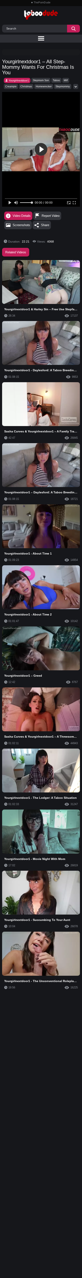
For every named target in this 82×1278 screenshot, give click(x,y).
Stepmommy (63, 86)
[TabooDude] (69, 129)
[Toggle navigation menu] (41, 39)
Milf (66, 80)
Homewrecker (44, 86)
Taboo (56, 80)
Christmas (26, 86)
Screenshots (21, 225)
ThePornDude (42, 2)
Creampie (11, 86)
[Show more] (75, 86)
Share (45, 225)
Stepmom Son (41, 80)
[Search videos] (73, 28)
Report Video (51, 215)
